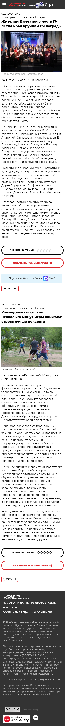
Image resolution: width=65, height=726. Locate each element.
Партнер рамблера (31, 710)
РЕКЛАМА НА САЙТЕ (16, 602)
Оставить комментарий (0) (32, 262)
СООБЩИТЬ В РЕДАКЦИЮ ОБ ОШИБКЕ (27, 612)
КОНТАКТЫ (10, 607)
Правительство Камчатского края (22, 73)
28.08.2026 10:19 (11, 304)
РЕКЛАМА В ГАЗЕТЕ (43, 602)
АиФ (33, 369)
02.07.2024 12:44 (11, 13)
